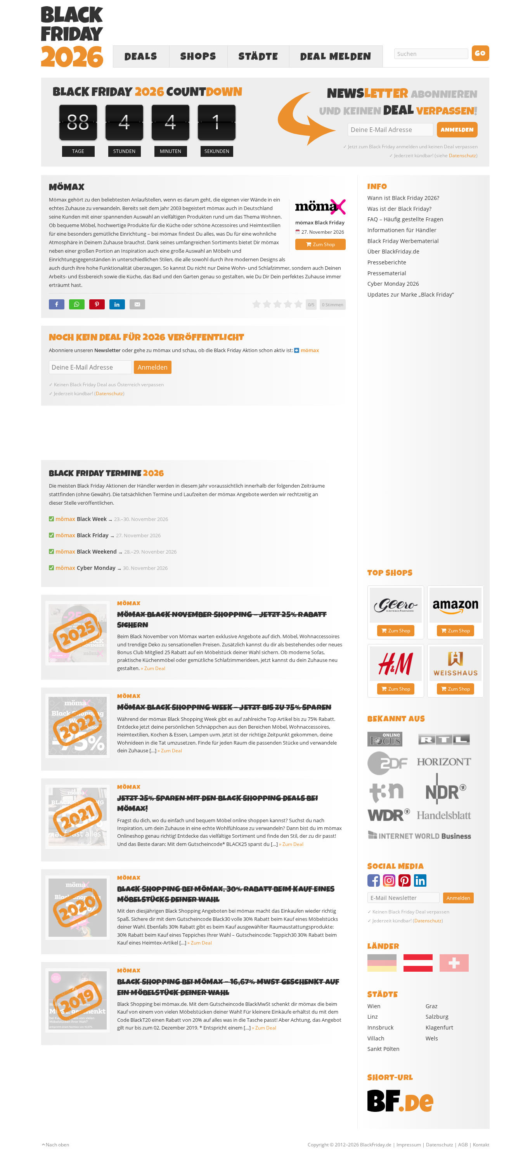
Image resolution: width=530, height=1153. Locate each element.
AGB (463, 1144)
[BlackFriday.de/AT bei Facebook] (375, 883)
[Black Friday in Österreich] (418, 969)
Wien (374, 1006)
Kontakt (481, 1144)
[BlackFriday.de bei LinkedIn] (422, 883)
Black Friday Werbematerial (403, 241)
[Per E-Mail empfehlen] (137, 304)
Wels (432, 1038)
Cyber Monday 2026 (393, 283)
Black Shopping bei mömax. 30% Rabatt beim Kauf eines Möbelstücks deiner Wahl (226, 894)
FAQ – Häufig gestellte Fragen (405, 219)
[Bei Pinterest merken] (97, 304)
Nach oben (57, 1144)
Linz (372, 1016)
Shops (198, 56)
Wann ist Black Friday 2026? (403, 197)
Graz (432, 1006)
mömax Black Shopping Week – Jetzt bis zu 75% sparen (224, 707)
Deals (141, 56)
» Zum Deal (153, 668)
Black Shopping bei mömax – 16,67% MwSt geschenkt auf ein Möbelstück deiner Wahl (228, 987)
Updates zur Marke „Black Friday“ (410, 294)
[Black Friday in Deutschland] (384, 969)
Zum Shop (324, 244)
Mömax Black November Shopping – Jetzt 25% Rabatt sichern (222, 620)
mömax (310, 350)
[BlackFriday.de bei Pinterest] (406, 883)
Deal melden (336, 56)
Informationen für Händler (401, 230)
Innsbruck (380, 1027)
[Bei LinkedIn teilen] (117, 304)
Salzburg (437, 1016)
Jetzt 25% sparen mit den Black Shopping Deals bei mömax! (217, 803)
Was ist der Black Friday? (399, 208)
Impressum (409, 1144)
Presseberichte (386, 262)
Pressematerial (386, 273)
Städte (258, 56)
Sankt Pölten (383, 1048)
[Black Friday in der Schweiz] (451, 969)
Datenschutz (462, 155)
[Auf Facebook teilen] (56, 304)
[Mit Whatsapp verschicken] (77, 304)
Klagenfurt (439, 1027)
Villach (376, 1038)
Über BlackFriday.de (393, 251)
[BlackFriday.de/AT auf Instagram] (390, 883)
